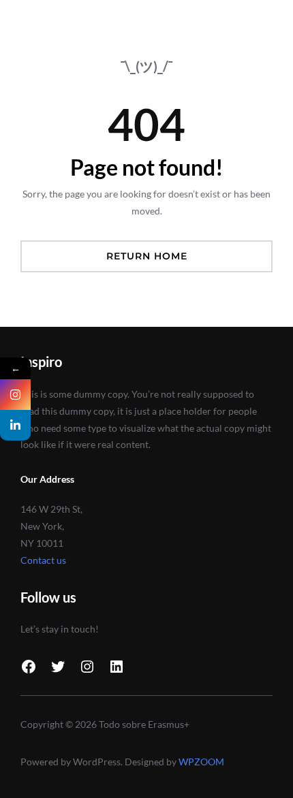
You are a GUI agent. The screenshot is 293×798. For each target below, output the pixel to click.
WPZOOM (201, 761)
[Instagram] (87, 666)
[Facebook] (28, 666)
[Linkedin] (15, 425)
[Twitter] (58, 666)
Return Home (146, 256)
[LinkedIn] (116, 666)
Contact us (43, 560)
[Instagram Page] (15, 394)
